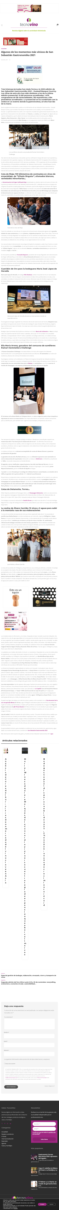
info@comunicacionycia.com (11, 1077)
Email (5, 1041)
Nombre (6, 1032)
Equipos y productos (8, 1134)
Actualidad (3, 48)
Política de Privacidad (41, 1077)
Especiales (5, 1141)
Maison (30, 363)
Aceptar (42, 1204)
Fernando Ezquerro (22, 254)
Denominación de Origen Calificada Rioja (14, 182)
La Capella (38, 688)
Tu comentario (8, 1017)
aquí (51, 734)
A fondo (4, 1136)
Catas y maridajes (7, 1146)
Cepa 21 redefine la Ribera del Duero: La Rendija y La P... (47, 1170)
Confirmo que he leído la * (44, 1133)
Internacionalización (7, 1139)
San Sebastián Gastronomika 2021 (38, 730)
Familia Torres (27, 500)
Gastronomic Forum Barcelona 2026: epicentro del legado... (47, 1156)
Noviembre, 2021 (4, 59)
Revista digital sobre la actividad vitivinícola (29, 31)
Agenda (4, 1143)
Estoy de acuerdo (10, 1063)
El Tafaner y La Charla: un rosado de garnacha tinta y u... (47, 1184)
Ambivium (39, 459)
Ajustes (51, 1204)
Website (6, 1050)
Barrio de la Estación (42, 331)
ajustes (16, 1208)
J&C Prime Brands (19, 707)
